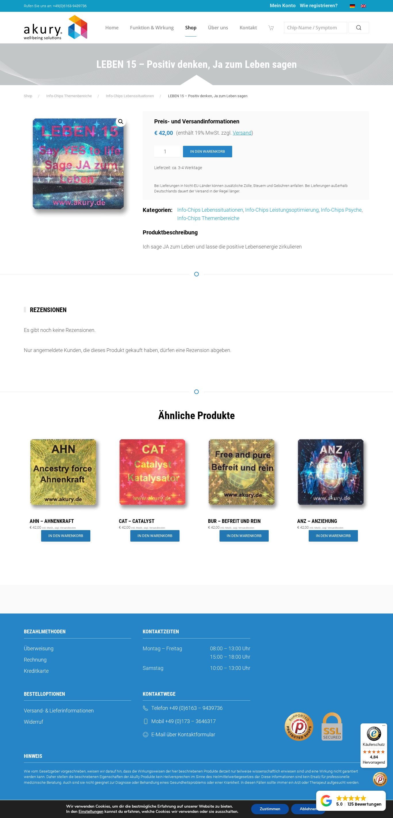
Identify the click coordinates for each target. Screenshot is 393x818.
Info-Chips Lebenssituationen (210, 210)
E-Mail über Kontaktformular (183, 734)
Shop (191, 27)
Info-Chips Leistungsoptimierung (282, 210)
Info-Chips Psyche (341, 210)
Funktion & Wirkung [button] (152, 27)
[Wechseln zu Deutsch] (352, 5)
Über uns (218, 27)
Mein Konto (283, 5)
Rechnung (35, 660)
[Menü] (383, 726)
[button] (121, 121)
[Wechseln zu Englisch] (363, 5)
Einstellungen (91, 811)
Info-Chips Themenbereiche (208, 218)
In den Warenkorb (207, 151)
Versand (242, 133)
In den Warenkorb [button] (65, 536)
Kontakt (248, 27)
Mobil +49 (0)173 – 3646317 (183, 721)
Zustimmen (270, 809)
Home (112, 27)
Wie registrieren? (318, 5)
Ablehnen (308, 809)
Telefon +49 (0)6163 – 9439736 (187, 708)
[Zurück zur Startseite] (55, 27)
